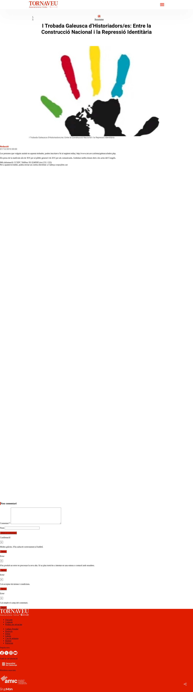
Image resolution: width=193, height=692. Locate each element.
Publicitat (9, 643)
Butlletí (8, 641)
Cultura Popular (11, 629)
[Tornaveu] (29, 8)
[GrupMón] (6, 691)
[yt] (15, 654)
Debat (7, 634)
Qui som (8, 620)
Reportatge (99, 19)
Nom (2, 528)
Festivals (8, 631)
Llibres (8, 636)
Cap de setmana (11, 638)
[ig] (11, 654)
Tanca (3, 552)
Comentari (5, 523)
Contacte (9, 622)
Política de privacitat (13, 624)
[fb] (2, 654)
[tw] (6, 654)
